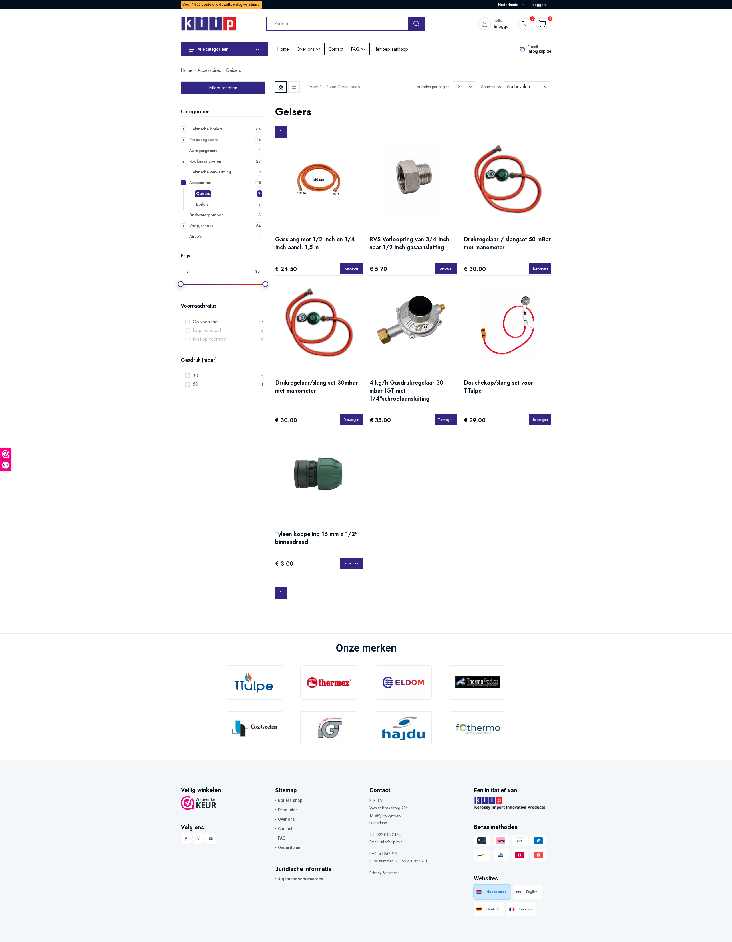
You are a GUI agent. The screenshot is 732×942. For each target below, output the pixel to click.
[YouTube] (210, 838)
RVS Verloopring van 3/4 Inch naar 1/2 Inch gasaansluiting (409, 243)
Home (283, 49)
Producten (288, 810)
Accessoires (209, 70)
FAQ (356, 49)
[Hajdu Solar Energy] (403, 728)
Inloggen (538, 5)
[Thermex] (328, 682)
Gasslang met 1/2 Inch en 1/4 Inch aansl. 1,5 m (315, 243)
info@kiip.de (539, 51)
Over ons (306, 49)
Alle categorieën (212, 49)
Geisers (233, 70)
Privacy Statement (384, 873)
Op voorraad (205, 321)
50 (195, 384)
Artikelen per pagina (433, 87)
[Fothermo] (477, 728)
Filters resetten (223, 87)
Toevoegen (351, 268)
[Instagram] (198, 838)
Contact (335, 49)
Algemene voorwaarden (300, 879)
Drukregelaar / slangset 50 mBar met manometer (507, 243)
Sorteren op (491, 87)
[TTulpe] (254, 682)
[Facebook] (186, 838)
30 (195, 375)
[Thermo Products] (477, 682)
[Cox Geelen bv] (254, 728)
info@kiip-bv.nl (391, 842)
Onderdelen (289, 847)
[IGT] (328, 728)
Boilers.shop (290, 800)
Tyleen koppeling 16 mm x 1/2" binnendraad (316, 538)
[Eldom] (403, 682)
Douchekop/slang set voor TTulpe (498, 387)
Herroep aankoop (390, 49)
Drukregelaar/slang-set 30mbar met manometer (316, 387)
